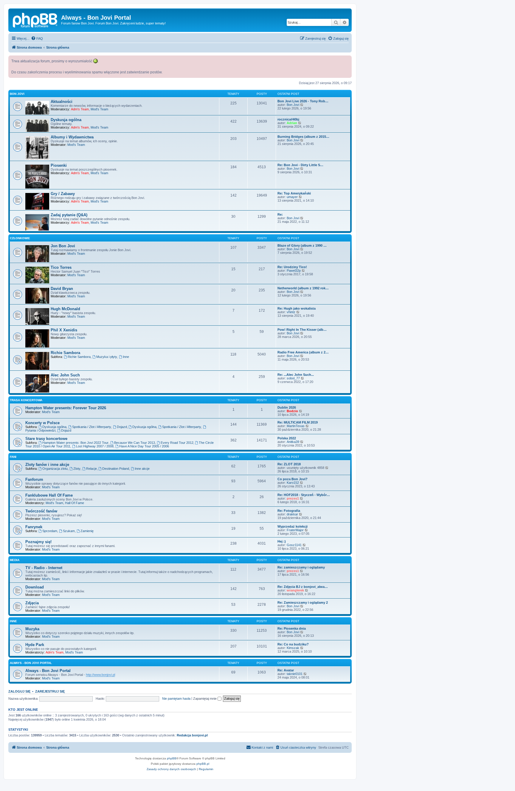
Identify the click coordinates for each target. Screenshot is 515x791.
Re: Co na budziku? (293, 644)
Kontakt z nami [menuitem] (262, 747)
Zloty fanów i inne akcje (47, 464)
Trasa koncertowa (26, 400)
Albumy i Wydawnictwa (72, 137)
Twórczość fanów (41, 511)
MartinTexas (296, 426)
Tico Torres (61, 267)
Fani (13, 456)
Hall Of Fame (74, 503)
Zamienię (87, 531)
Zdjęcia (32, 603)
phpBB (171, 758)
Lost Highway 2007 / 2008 (95, 446)
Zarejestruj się (50, 691)
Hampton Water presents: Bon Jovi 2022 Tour (75, 442)
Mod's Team (99, 109)
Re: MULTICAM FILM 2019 (297, 422)
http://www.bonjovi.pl (100, 674)
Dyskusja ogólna (66, 120)
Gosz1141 (294, 545)
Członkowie (20, 238)
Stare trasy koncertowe (46, 438)
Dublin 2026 (286, 407)
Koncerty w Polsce (42, 423)
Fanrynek (33, 527)
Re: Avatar (285, 670)
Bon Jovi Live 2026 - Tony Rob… (302, 101)
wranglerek (295, 590)
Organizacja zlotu (55, 468)
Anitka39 (293, 442)
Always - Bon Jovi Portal (31, 663)
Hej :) (281, 541)
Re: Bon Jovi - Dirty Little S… (300, 165)
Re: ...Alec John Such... (295, 374)
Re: (280, 214)
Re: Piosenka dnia (291, 628)
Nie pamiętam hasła (176, 698)
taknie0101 (295, 674)
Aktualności (61, 101)
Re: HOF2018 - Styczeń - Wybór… (303, 495)
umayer (292, 197)
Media (14, 560)
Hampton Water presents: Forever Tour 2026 (65, 408)
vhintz (291, 312)
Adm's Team (80, 109)
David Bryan (62, 288)
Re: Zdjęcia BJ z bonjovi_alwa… (302, 586)
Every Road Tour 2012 (177, 442)
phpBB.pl (202, 763)
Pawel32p (294, 270)
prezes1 (293, 498)
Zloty (76, 468)
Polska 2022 (286, 438)
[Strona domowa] (35, 19)
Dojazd (122, 427)
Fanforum (34, 479)
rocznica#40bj (288, 119)
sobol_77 (293, 378)
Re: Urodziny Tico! (292, 267)
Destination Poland (115, 468)
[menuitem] (37, 38)
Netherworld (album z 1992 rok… (303, 288)
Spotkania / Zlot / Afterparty (91, 427)
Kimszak (293, 648)
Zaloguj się (19, 691)
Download (34, 587)
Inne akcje (142, 468)
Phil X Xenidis (64, 330)
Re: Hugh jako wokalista (296, 308)
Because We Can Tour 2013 (134, 442)
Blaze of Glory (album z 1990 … (302, 245)
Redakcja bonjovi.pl (192, 735)
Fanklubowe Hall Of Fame (49, 495)
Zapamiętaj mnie (205, 698)
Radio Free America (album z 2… (303, 352)
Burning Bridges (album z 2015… (303, 136)
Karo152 (293, 482)
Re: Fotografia (288, 510)
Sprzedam (49, 531)
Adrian (292, 123)
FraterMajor (295, 530)
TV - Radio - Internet (43, 568)
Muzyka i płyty (106, 357)
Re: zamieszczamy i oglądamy (301, 567)
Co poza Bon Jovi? (292, 479)
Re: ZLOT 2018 (289, 464)
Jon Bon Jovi (63, 246)
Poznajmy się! (38, 542)
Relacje (91, 468)
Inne (126, 357)
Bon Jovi (17, 93)
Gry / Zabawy (63, 193)
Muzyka (32, 629)
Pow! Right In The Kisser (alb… (302, 329)
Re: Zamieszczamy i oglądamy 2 (302, 602)
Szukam (69, 531)
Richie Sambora (65, 352)
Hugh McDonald (65, 309)
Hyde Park (34, 644)
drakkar (292, 514)
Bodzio (292, 411)
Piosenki (59, 165)
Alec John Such (65, 375)
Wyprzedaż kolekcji (292, 526)
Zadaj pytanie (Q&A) (69, 215)
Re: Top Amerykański (294, 193)
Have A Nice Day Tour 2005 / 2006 (144, 446)
